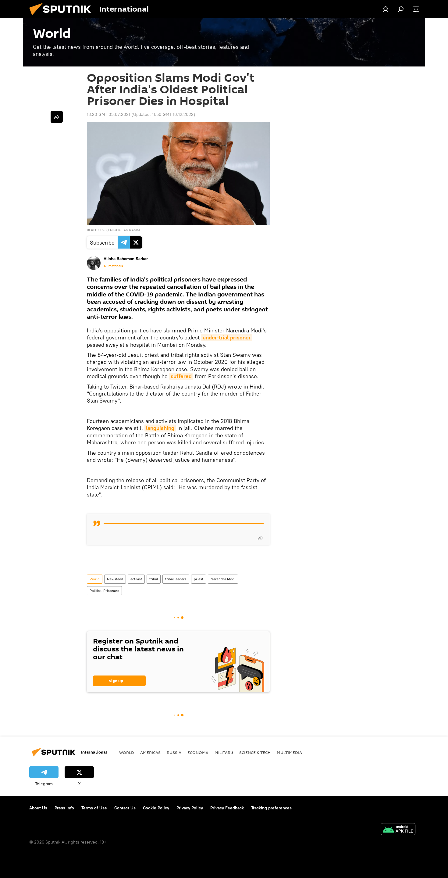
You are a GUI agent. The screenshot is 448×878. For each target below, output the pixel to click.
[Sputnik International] (62, 17)
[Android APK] (398, 830)
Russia (174, 752)
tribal (153, 579)
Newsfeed (115, 579)
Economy (197, 752)
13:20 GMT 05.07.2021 (108, 114)
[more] (260, 538)
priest (198, 579)
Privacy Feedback (227, 808)
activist (136, 579)
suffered (181, 376)
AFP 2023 (99, 230)
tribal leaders (176, 579)
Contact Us (125, 808)
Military (224, 752)
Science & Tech (255, 752)
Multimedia (289, 752)
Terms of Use (94, 808)
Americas (150, 752)
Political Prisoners (104, 590)
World (95, 579)
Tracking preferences (271, 808)
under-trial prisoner (227, 337)
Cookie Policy (156, 808)
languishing (160, 428)
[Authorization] (385, 9)
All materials (113, 266)
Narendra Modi (223, 579)
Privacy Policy (189, 808)
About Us (38, 808)
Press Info (64, 808)
